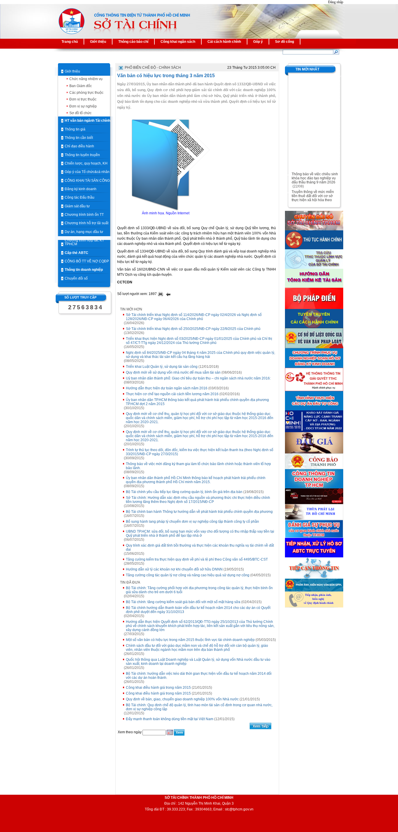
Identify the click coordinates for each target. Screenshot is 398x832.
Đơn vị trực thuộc (82, 99)
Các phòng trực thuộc (86, 93)
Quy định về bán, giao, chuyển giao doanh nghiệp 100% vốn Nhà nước (182, 699)
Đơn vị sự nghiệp (83, 106)
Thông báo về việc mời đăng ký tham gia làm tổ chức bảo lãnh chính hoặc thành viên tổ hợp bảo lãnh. (198, 466)
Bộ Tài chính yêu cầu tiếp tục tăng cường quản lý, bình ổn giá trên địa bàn (184, 492)
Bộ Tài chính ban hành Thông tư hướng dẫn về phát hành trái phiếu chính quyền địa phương (199, 512)
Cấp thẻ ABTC (76, 253)
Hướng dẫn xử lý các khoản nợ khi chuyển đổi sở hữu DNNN (174, 569)
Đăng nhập (335, 2)
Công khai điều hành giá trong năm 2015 (158, 688)
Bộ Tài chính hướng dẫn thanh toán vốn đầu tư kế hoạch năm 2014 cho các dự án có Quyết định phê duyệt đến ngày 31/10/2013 (198, 610)
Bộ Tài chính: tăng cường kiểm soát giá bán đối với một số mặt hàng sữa (183, 602)
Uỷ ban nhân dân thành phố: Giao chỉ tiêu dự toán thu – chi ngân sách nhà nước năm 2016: (198, 378)
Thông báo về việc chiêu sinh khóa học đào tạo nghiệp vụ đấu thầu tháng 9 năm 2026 (315, 175)
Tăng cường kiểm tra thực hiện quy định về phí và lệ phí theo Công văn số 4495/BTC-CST (197, 559)
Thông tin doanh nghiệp (84, 270)
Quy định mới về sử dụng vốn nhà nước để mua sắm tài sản (173, 372)
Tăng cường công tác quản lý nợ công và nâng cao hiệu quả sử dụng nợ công (187, 575)
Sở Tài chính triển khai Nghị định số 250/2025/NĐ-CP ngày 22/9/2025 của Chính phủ (193, 329)
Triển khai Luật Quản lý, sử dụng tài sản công (162, 367)
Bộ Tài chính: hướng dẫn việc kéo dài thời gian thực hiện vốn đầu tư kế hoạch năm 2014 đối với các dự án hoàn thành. (199, 676)
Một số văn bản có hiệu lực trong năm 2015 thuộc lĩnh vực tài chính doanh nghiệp (190, 640)
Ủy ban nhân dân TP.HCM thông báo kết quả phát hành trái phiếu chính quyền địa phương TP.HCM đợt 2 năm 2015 (197, 402)
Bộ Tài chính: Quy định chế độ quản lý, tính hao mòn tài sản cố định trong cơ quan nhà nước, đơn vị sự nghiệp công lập (199, 707)
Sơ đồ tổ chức (80, 113)
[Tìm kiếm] (336, 52)
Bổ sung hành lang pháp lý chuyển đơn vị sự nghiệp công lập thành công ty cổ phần (192, 522)
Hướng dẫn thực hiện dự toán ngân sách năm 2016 (166, 388)
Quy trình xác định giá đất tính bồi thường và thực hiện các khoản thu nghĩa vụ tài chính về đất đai (200, 547)
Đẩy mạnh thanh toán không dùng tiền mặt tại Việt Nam (169, 719)
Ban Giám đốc (80, 86)
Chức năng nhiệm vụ (86, 79)
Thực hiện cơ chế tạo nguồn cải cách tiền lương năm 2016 (172, 394)
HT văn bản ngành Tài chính (87, 121)
